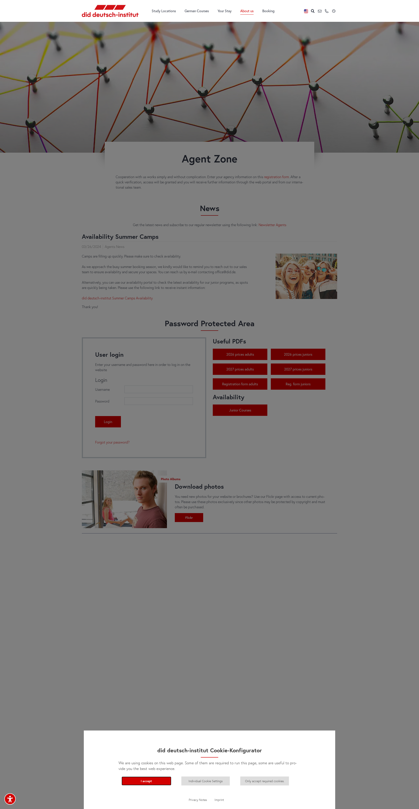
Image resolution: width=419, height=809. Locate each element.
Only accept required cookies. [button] (264, 781)
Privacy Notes (198, 800)
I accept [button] (146, 781)
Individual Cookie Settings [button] (206, 781)
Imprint (219, 800)
